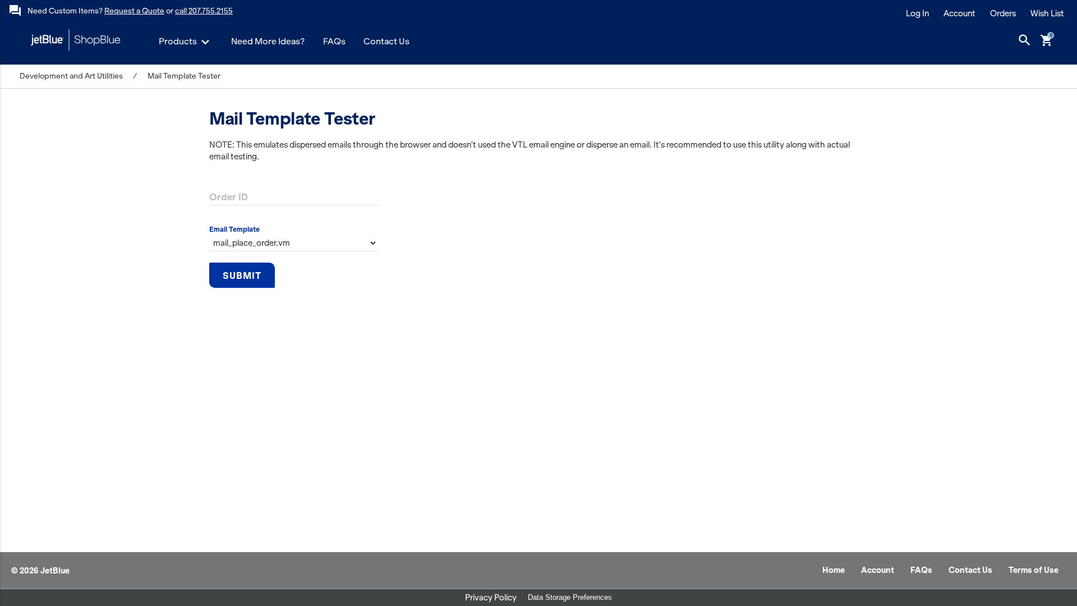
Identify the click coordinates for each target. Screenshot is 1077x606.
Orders (1003, 13)
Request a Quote (134, 11)
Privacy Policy (491, 598)
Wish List (1047, 13)
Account (959, 13)
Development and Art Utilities (71, 76)
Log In (917, 13)
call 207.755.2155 (204, 11)
